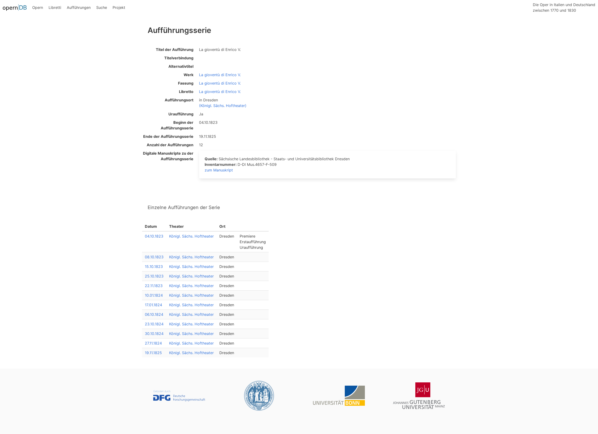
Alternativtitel (180, 66)
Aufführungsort (179, 100)
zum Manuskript (219, 170)
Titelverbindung (178, 58)
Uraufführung (180, 114)
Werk (188, 74)
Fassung (185, 83)
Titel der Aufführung (174, 49)
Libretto (186, 91)
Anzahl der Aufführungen (170, 144)
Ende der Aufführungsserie (168, 136)
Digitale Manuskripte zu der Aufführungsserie (168, 156)
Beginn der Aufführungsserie (177, 125)
